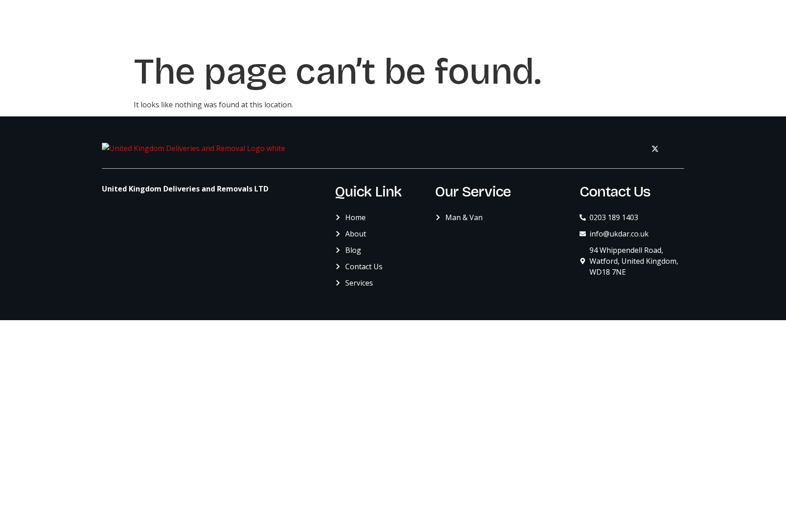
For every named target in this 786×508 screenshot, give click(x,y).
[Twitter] (655, 148)
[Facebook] (635, 148)
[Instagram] (675, 148)
